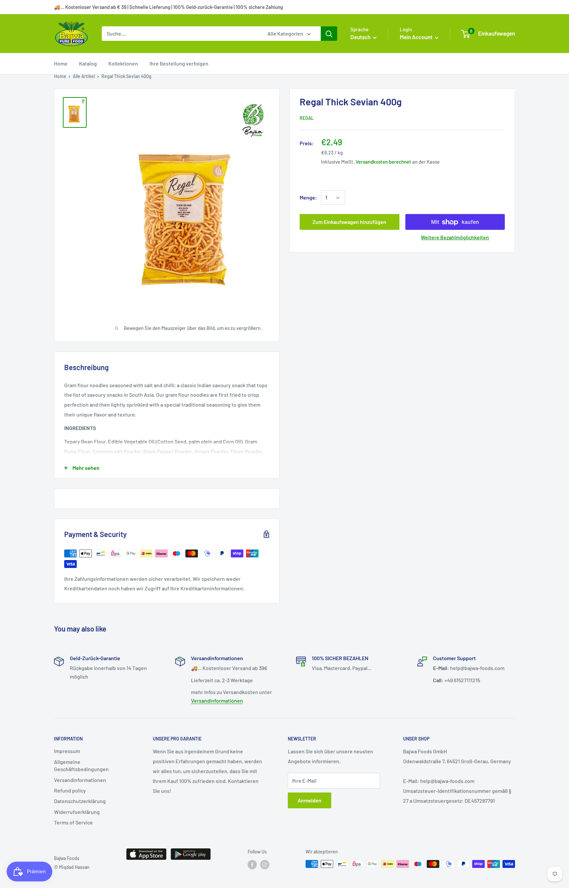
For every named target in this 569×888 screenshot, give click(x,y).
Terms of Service (73, 822)
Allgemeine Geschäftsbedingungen (81, 765)
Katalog (88, 63)
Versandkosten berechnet (383, 162)
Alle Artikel (84, 76)
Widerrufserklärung (77, 812)
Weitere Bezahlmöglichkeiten (455, 237)
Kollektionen (123, 63)
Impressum (67, 751)
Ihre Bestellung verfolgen (178, 63)
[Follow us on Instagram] (264, 864)
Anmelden (309, 800)
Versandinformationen (217, 700)
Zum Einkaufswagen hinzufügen (349, 222)
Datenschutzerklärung (80, 801)
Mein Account (416, 37)
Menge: (308, 198)
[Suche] (329, 33)
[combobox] (180, 33)
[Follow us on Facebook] (252, 864)
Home (61, 63)
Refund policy (70, 790)
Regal (307, 118)
